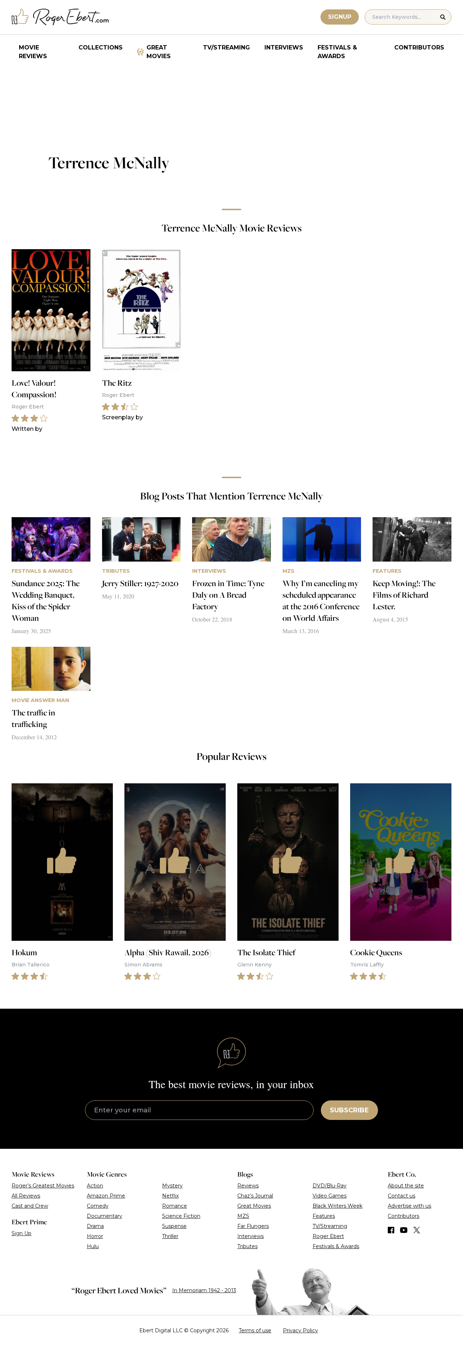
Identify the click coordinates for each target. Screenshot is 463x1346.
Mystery (172, 1185)
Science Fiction (181, 1216)
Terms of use (255, 1330)
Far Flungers (253, 1226)
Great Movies (158, 52)
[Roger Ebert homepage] (60, 17)
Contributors (419, 47)
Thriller (170, 1236)
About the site (406, 1185)
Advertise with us (409, 1206)
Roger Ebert (328, 1236)
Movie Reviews (33, 52)
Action (95, 1185)
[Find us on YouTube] (404, 1230)
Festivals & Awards (337, 52)
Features (324, 1216)
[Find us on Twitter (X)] (416, 1230)
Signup (339, 16)
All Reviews (26, 1196)
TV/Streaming (226, 47)
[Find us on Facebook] (391, 1230)
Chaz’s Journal (255, 1196)
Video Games (330, 1196)
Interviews (283, 47)
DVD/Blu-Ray (330, 1185)
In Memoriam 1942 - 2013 (204, 1290)
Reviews (248, 1185)
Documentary (104, 1216)
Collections (100, 47)
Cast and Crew (30, 1206)
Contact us (401, 1196)
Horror (95, 1236)
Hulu (93, 1246)
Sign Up (21, 1233)
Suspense (174, 1226)
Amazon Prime (106, 1196)
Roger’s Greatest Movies (43, 1185)
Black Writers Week (337, 1206)
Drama (95, 1226)
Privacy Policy (300, 1330)
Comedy (98, 1206)
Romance (174, 1206)
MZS (243, 1216)
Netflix (170, 1196)
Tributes (247, 1246)
